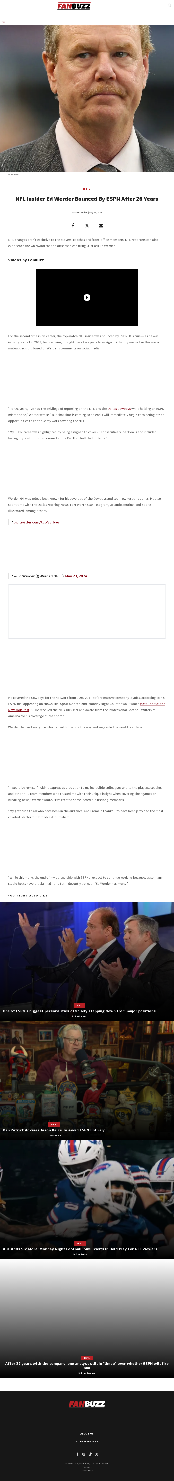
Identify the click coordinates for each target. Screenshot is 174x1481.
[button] (4, 6)
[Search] (169, 5)
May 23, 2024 (76, 576)
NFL (3, 22)
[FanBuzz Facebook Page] (77, 1454)
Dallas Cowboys (119, 408)
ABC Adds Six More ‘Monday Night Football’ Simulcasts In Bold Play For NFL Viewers (80, 1249)
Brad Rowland (88, 1373)
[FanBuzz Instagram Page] (84, 1454)
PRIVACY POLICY (87, 1471)
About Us (87, 1433)
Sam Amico (81, 212)
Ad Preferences (87, 1441)
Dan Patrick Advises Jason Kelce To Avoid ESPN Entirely (54, 1130)
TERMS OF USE (87, 1467)
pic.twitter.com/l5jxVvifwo (36, 522)
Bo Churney (80, 1016)
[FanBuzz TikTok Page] (90, 1454)
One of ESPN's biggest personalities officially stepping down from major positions (79, 1011)
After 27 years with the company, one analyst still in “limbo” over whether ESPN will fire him (87, 1365)
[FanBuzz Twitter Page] (96, 1454)
